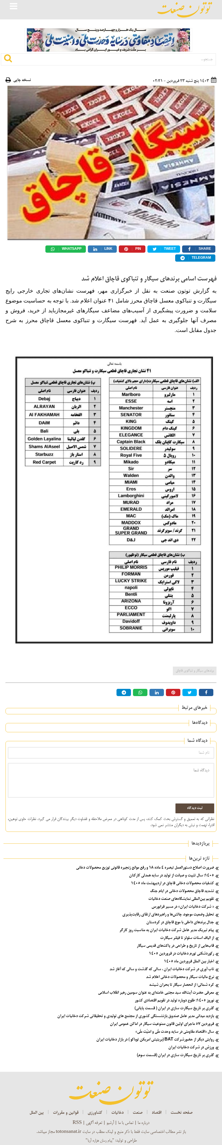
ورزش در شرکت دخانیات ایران (191, 1047)
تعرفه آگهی (94, 1123)
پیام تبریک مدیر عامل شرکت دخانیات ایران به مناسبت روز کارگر (166, 930)
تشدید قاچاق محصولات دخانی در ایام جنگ (182, 891)
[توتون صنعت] (184, 10)
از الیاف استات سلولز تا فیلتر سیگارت (187, 938)
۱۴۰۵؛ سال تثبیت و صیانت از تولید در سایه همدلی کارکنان (171, 876)
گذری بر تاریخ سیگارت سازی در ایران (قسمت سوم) (175, 1055)
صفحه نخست (182, 1113)
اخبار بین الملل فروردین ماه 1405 (189, 961)
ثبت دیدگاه (195, 808)
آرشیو (110, 1123)
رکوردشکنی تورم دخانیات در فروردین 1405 (181, 954)
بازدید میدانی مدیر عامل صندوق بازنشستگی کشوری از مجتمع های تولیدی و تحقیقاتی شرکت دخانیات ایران (135, 1016)
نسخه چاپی (22, 80)
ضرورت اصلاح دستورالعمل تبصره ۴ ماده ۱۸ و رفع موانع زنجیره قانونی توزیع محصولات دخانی (145, 868)
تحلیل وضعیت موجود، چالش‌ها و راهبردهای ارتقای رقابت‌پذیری (168, 915)
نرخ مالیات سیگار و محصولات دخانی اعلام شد (180, 977)
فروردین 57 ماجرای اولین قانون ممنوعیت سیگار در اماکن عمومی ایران (162, 1024)
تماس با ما (126, 1123)
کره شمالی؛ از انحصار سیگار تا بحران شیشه (181, 985)
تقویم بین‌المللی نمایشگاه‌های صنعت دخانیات (181, 899)
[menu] (13, 7)
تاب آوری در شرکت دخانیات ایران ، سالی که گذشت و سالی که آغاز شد (162, 969)
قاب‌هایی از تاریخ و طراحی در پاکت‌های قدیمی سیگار (175, 946)
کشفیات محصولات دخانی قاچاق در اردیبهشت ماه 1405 (172, 883)
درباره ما (143, 1123)
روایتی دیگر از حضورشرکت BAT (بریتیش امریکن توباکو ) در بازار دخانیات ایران (155, 1040)
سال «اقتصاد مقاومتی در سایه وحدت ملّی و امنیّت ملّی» (174, 1032)
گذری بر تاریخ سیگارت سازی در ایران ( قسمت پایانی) (174, 1008)
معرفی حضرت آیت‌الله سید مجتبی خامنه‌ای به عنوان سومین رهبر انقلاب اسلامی (156, 993)
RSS (77, 1123)
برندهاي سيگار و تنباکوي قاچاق (195, 671)
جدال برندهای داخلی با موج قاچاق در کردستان (180, 922)
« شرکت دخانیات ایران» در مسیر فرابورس (182, 907)
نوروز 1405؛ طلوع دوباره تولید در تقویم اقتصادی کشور (174, 1001)
